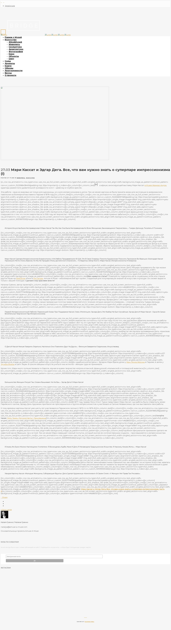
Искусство (30, 178)
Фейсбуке (20, 278)
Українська (10, 6)
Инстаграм (38, 278)
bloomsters (89, 621)
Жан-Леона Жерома (135, 362)
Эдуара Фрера (7, 364)
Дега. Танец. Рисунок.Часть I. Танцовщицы (26, 418)
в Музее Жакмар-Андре (155, 185)
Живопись (21, 178)
